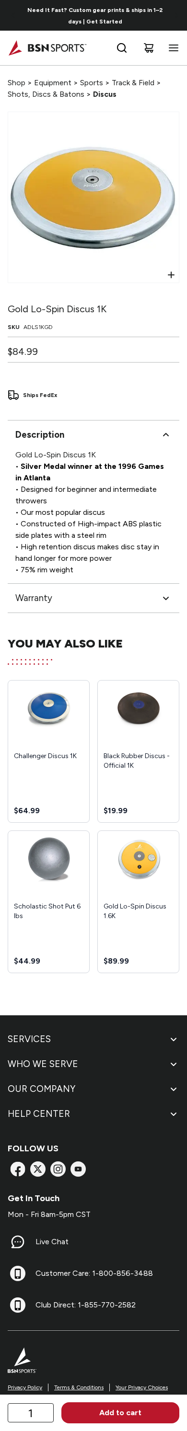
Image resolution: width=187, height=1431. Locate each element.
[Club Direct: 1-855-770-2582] (18, 1305)
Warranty (33, 597)
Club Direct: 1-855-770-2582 (85, 1304)
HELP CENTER (39, 1113)
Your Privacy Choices (142, 1387)
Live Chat (52, 1241)
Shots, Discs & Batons (46, 94)
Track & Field (133, 82)
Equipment (52, 82)
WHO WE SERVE (43, 1063)
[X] (38, 1169)
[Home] (47, 48)
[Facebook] (18, 1169)
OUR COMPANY (41, 1088)
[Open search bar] (121, 47)
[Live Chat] (18, 1242)
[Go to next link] (176, 15)
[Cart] (148, 47)
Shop (16, 82)
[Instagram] (58, 1169)
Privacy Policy (25, 1387)
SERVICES (29, 1039)
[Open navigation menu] (171, 47)
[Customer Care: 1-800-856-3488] (18, 1273)
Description (39, 434)
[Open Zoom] (171, 275)
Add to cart (120, 1412)
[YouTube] (78, 1169)
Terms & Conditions (79, 1387)
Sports (91, 82)
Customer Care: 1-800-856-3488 (94, 1273)
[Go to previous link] (13, 15)
